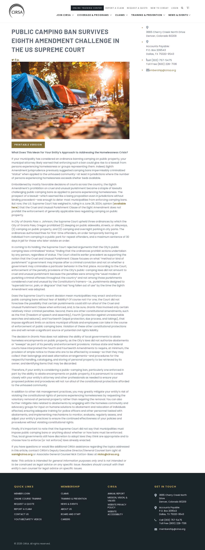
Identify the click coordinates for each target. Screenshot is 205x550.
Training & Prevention (146, 15)
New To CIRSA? (159, 8)
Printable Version (28, 144)
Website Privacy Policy (117, 506)
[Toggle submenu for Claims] (127, 15)
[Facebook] (15, 60)
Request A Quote (137, 8)
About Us (66, 509)
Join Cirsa (63, 15)
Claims (120, 15)
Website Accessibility (115, 513)
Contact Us (21, 514)
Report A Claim (115, 8)
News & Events (178, 15)
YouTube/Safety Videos (28, 519)
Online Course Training (27, 498)
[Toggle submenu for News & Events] (189, 15)
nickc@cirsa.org (108, 454)
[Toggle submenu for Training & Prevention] (164, 15)
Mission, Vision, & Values (117, 499)
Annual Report (116, 493)
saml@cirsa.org (22, 454)
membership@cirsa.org (161, 70)
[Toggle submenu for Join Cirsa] (73, 15)
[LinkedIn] (18, 60)
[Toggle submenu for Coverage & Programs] (111, 15)
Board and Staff (71, 514)
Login (174, 8)
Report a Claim (23, 509)
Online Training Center (87, 8)
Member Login (22, 493)
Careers (65, 519)
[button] (182, 8)
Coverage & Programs (93, 15)
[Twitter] (13, 60)
